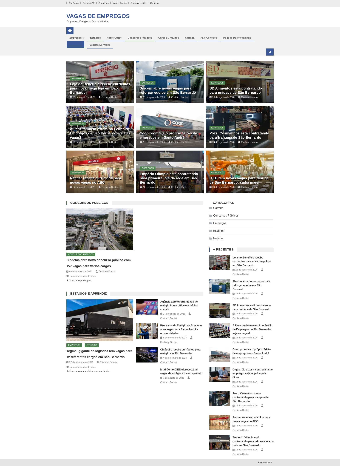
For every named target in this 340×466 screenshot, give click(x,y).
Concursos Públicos (140, 37)
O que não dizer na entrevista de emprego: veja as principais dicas (253, 373)
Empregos (75, 37)
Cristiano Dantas (109, 97)
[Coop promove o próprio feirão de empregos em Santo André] (219, 354)
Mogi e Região (119, 3)
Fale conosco (208, 37)
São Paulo (74, 3)
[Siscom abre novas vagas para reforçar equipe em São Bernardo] (219, 286)
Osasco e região (138, 3)
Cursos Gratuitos (168, 37)
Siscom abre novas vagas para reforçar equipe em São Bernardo (251, 285)
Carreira (189, 37)
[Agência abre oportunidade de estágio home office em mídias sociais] (147, 307)
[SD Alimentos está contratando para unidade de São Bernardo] (219, 310)
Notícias (218, 238)
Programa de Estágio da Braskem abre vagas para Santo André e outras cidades (181, 329)
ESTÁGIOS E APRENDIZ (88, 293)
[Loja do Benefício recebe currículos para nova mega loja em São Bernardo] (219, 262)
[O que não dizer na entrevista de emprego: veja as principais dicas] (219, 374)
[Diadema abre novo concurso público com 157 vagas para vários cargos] (99, 229)
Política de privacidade (237, 37)
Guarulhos (103, 3)
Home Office (114, 37)
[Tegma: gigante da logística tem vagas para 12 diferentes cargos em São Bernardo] (99, 320)
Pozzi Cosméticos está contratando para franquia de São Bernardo (250, 397)
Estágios (95, 37)
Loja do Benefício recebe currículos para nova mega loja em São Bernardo (100, 88)
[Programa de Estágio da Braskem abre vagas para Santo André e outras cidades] (147, 330)
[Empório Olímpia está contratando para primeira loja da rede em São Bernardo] (219, 442)
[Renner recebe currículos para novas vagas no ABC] (219, 422)
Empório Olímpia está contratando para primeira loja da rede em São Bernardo (169, 178)
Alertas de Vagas (100, 44)
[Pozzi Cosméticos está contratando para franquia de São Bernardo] (219, 398)
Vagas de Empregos (98, 16)
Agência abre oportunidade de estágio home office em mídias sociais (179, 305)
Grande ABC (89, 3)
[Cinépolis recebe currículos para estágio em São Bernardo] (147, 355)
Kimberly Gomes (168, 342)
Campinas (155, 3)
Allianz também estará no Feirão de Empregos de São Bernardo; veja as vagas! (100, 133)
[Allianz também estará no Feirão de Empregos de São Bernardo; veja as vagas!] (219, 330)
